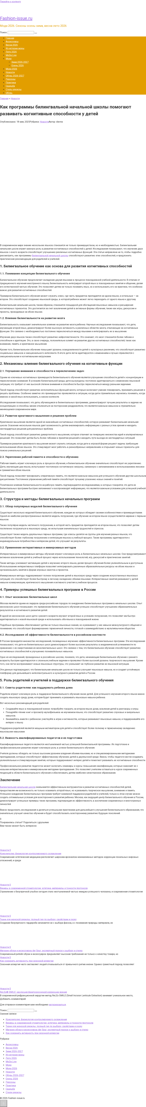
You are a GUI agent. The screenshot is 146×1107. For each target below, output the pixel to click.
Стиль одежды (14, 89)
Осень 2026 (17, 65)
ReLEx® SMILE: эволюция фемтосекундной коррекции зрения (33, 992)
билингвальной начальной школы (50, 255)
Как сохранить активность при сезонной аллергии (26, 961)
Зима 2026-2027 (20, 62)
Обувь (9, 92)
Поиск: (4, 32)
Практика (11, 82)
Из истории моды (15, 48)
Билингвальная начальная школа (17, 787)
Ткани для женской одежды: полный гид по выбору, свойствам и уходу (38, 919)
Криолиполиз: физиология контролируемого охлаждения (30, 853)
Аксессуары (12, 41)
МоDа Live (11, 55)
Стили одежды (14, 1092)
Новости (10, 72)
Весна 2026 (12, 45)
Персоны (11, 79)
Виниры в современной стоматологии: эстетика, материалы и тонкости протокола (44, 888)
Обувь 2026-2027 (15, 75)
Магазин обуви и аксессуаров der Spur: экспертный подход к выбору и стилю (41, 950)
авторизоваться (57, 1004)
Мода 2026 (11, 69)
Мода (8, 58)
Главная (10, 38)
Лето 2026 (11, 51)
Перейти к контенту (10, 1)
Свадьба (10, 86)
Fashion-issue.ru (16, 18)
